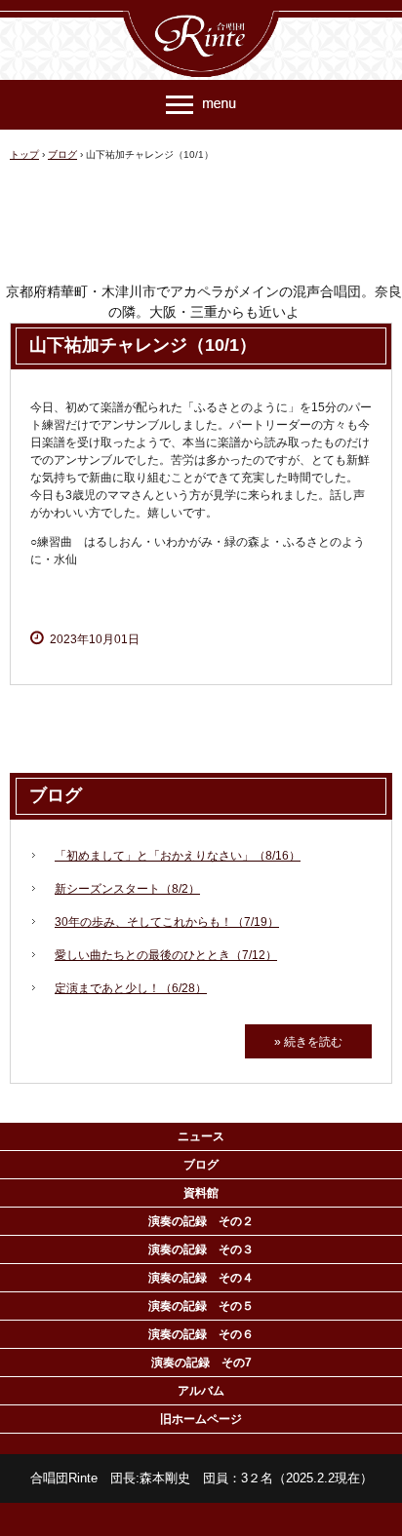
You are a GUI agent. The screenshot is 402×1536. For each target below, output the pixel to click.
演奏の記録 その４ (201, 1278)
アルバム (201, 1391)
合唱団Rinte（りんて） (201, 17)
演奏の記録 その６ (201, 1334)
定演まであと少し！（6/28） (131, 988)
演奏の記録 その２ (201, 1221)
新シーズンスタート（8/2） (127, 889)
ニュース (201, 1136)
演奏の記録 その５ (201, 1306)
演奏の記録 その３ (201, 1249)
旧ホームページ (201, 1419)
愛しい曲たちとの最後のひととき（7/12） (166, 955)
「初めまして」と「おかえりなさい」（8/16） (178, 856)
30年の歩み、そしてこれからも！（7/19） (167, 922)
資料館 (201, 1193)
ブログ (55, 795)
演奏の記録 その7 (201, 1362)
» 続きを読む (308, 1042)
